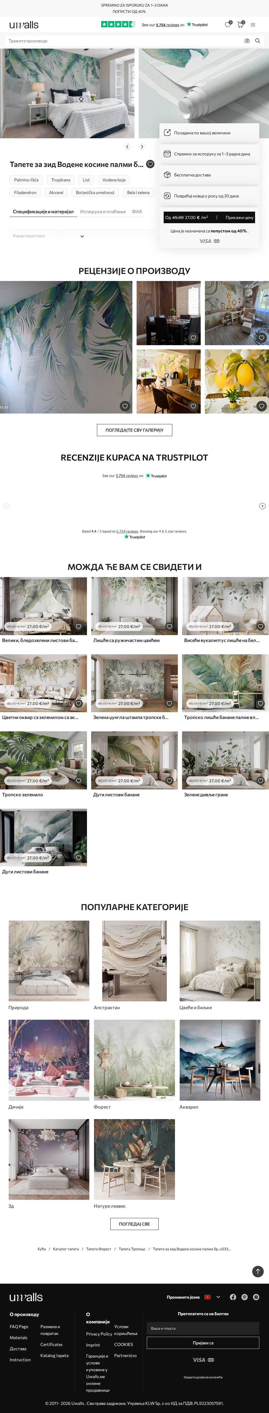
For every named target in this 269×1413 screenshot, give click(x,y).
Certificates (51, 1344)
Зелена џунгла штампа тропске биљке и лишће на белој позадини (131, 717)
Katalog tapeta (54, 1355)
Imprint (93, 1344)
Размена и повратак (50, 1330)
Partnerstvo (125, 1355)
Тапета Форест (98, 1249)
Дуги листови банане (116, 794)
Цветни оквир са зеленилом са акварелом (40, 717)
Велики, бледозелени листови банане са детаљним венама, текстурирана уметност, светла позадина (40, 640)
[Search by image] (247, 41)
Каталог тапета (66, 1249)
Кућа (42, 1249)
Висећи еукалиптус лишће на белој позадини (222, 640)
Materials (18, 1337)
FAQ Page (19, 1326)
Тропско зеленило (22, 794)
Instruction (20, 1359)
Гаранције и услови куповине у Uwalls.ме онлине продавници (98, 1372)
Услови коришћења (125, 1330)
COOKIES (123, 1344)
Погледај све (134, 1223)
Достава (18, 1348)
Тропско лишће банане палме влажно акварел (222, 717)
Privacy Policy (99, 1333)
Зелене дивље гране (206, 794)
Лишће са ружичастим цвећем (126, 640)
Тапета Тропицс (132, 1249)
